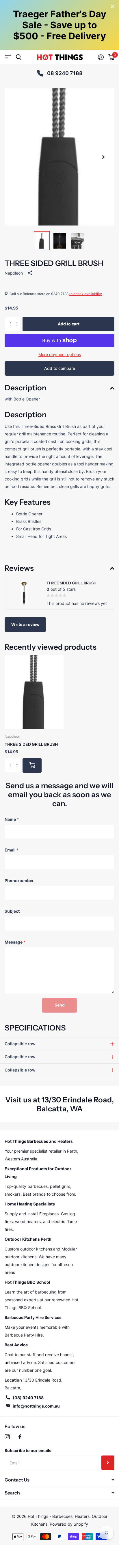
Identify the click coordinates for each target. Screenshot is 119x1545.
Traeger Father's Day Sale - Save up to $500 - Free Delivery (59, 25)
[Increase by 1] (18, 319)
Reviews (19, 568)
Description (26, 387)
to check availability (85, 294)
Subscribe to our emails (28, 1450)
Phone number (19, 880)
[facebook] (19, 1436)
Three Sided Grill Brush (31, 744)
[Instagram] (7, 1436)
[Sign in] (101, 57)
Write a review (25, 624)
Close (112, 6)
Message (15, 942)
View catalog (8, 57)
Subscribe (107, 1462)
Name (12, 819)
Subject (12, 911)
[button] (103, 156)
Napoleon (14, 273)
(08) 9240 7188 (28, 1397)
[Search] (18, 57)
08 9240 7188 (65, 73)
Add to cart (68, 323)
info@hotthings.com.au (36, 1406)
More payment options (59, 354)
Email (11, 849)
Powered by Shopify (69, 1524)
